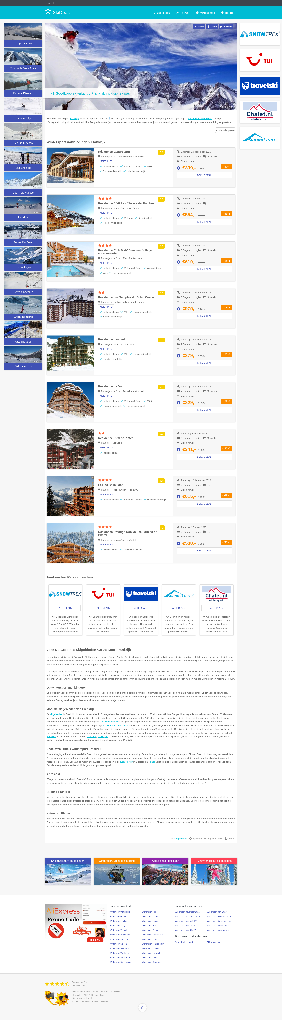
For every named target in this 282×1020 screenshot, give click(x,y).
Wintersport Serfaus (150, 930)
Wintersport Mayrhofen (120, 935)
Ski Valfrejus (23, 267)
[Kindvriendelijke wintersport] (214, 874)
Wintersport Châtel (150, 939)
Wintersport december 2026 (187, 916)
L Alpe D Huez (23, 43)
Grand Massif (23, 341)
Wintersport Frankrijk (151, 953)
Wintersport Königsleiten (121, 962)
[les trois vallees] (23, 180)
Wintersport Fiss (149, 912)
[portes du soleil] (23, 230)
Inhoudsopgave (227, 130)
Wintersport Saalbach (119, 948)
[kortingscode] (76, 921)
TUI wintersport (213, 942)
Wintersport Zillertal (118, 930)
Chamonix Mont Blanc (23, 68)
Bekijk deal (204, 175)
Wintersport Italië (149, 957)
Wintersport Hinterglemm (153, 944)
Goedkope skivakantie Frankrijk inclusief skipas (93, 93)
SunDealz (85, 992)
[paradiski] (23, 205)
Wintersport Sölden (118, 944)
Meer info (106, 161)
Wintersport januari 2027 (186, 921)
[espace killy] (23, 106)
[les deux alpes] (23, 131)
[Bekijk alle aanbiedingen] (260, 34)
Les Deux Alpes (23, 143)
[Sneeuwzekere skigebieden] (68, 874)
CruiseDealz (117, 992)
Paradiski (23, 217)
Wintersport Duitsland (151, 962)
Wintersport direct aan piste (219, 921)
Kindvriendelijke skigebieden (214, 860)
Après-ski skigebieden (165, 860)
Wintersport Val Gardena (121, 957)
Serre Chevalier (23, 292)
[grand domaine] (23, 304)
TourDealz (105, 992)
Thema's (185, 12)
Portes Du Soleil (23, 242)
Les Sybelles (23, 167)
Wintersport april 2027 (217, 912)
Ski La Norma (23, 366)
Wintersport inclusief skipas (219, 916)
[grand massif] (23, 329)
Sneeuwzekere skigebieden (67, 860)
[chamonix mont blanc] (23, 56)
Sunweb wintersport (184, 942)
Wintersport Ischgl (118, 926)
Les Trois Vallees (23, 192)
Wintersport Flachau (119, 921)
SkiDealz (95, 992)
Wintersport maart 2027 (185, 930)
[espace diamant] (23, 81)
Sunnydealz (99, 995)
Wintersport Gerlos (118, 916)
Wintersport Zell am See (152, 935)
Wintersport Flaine (150, 926)
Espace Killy (23, 118)
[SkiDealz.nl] (57, 984)
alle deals (65, 608)
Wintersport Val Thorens (120, 953)
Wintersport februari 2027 (186, 926)
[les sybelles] (23, 155)
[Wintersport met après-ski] (165, 874)
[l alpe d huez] (23, 31)
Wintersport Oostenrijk (152, 948)
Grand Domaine (23, 316)
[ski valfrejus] (23, 255)
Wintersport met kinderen (218, 926)
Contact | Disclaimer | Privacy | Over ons (90, 1001)
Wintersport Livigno (150, 921)
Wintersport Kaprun (150, 916)
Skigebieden (163, 12)
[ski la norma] (23, 354)
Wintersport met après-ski (218, 930)
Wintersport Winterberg (120, 912)
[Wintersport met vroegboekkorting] (117, 874)
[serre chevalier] (23, 280)
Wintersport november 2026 (187, 912)
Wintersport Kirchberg (119, 939)
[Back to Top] (142, 1007)
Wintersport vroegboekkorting (117, 860)
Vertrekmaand (207, 12)
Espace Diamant (23, 93)
